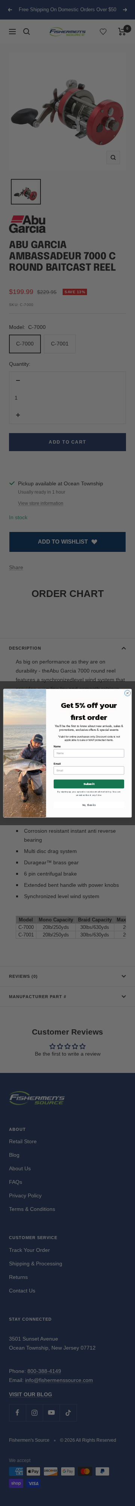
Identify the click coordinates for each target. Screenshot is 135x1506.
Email (57, 763)
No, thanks (89, 805)
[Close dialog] (127, 693)
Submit (88, 783)
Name (57, 746)
